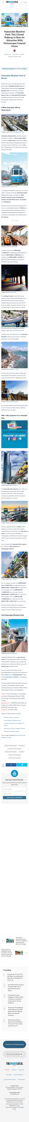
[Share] (11, 765)
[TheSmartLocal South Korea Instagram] (14, 438)
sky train (21, 751)
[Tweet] (22, 765)
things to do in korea (14, 758)
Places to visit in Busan (14, 748)
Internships (9, 1074)
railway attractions (10, 751)
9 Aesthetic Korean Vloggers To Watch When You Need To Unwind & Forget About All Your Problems (15, 999)
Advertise (7, 1069)
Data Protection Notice (10, 1079)
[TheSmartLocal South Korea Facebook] (9, 438)
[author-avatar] (14, 50)
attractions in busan (10, 745)
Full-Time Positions (18, 1074)
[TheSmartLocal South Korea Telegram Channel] (20, 438)
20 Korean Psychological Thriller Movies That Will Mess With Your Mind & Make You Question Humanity (15, 1011)
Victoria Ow (7, 54)
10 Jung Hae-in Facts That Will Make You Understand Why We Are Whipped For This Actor (15, 977)
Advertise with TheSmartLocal (14, 1044)
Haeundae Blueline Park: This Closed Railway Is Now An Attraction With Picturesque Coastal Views (15, 39)
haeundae (21, 745)
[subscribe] (21, 1054)
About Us (14, 1069)
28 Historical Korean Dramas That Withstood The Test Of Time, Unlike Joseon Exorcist (15, 1023)
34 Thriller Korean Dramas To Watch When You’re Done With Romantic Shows (16, 987)
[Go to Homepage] (12, 2)
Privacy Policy (21, 1079)
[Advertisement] (14, 870)
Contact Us (21, 1069)
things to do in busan (14, 755)
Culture (22, 54)
